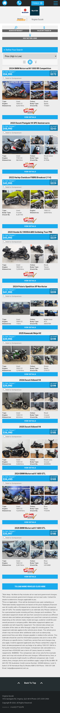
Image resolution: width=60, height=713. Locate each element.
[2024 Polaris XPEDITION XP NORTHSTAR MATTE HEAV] (30, 308)
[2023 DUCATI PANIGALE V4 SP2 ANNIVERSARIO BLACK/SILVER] (30, 144)
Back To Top (30, 683)
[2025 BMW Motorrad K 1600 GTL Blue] (30, 550)
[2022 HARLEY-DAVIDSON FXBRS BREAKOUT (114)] (30, 199)
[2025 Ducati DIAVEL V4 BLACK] (30, 401)
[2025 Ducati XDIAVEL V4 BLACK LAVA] (30, 448)
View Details (30, 117)
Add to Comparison (14, 78)
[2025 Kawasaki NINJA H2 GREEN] (30, 355)
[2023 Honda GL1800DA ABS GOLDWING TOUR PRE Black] (30, 253)
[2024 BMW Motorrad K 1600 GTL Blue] (30, 495)
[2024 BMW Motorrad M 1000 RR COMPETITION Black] (30, 90)
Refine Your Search (13, 50)
